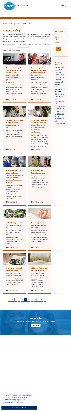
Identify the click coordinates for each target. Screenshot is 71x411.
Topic (57, 37)
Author (57, 42)
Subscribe (35, 325)
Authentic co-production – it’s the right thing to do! (14, 225)
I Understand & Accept (19, 407)
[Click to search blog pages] (58, 49)
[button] (63, 6)
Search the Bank (26, 24)
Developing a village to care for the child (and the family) (38, 225)
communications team (23, 47)
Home (5, 24)
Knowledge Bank (14, 24)
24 (41, 300)
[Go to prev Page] (9, 300)
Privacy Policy (19, 402)
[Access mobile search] (65, 6)
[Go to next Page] (45, 300)
